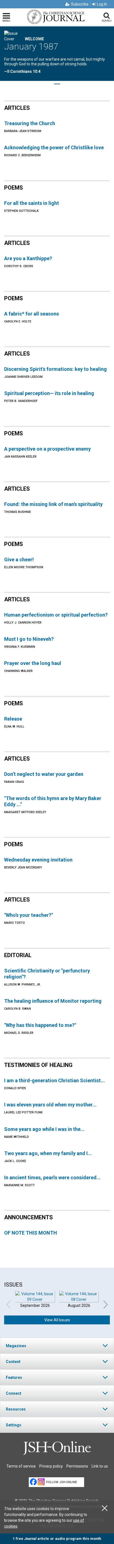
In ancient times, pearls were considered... (52, 1177)
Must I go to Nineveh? (29, 639)
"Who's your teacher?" (28, 915)
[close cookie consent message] (104, 1508)
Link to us (100, 1466)
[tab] (57, 1345)
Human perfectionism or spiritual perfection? (56, 615)
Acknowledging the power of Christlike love (54, 147)
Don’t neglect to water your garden (43, 774)
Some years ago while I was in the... (44, 1129)
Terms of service (21, 1466)
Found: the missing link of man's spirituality (53, 504)
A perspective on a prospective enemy (47, 449)
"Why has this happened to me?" (40, 1025)
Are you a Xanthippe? (28, 258)
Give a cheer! (19, 559)
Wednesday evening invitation (38, 860)
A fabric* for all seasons (31, 314)
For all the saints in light (31, 203)
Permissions (77, 1466)
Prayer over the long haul (32, 663)
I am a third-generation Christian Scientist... (54, 1080)
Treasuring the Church (29, 123)
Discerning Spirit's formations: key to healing (55, 369)
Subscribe (80, 4)
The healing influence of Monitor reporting (53, 1001)
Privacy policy (51, 1466)
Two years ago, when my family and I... (48, 1153)
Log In (102, 4)
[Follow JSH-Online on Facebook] (33, 1481)
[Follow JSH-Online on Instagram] (41, 1481)
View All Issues (57, 1320)
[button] (57, 1345)
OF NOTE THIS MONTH (30, 1233)
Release (13, 719)
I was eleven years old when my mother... (50, 1105)
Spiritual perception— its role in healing (49, 393)
